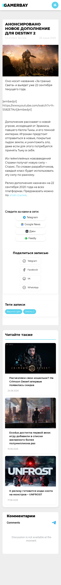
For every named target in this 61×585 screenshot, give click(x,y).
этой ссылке (18, 195)
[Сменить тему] (55, 5)
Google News (32, 224)
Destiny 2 (29, 311)
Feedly (32, 238)
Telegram (32, 217)
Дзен (32, 231)
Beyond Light (14, 311)
